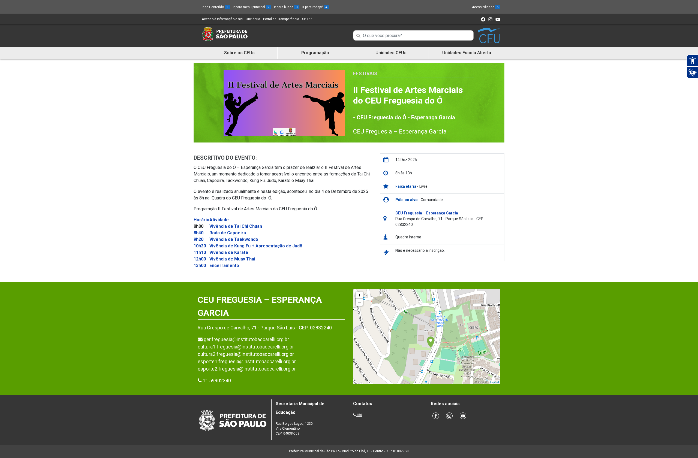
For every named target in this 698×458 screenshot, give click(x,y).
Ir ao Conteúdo (215, 7)
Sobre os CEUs (239, 52)
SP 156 (307, 19)
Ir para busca (286, 7)
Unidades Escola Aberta (466, 52)
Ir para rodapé (314, 7)
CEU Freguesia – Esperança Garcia (400, 131)
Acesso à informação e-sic (222, 19)
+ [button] (359, 295)
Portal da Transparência (281, 19)
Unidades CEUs (391, 52)
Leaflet (494, 382)
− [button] (359, 302)
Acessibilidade (485, 7)
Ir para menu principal (251, 7)
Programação (315, 52)
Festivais (365, 73)
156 (359, 415)
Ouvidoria (253, 19)
